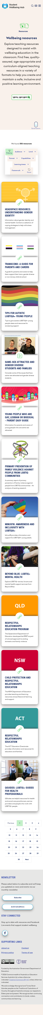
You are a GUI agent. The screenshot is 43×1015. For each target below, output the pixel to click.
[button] (32, 6)
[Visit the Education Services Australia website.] (20, 961)
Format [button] (12, 158)
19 (37, 841)
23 (30, 847)
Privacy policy (7, 952)
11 (16, 835)
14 (37, 835)
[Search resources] (28, 97)
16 (16, 841)
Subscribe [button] (17, 898)
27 (23, 853)
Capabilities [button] (26, 158)
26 (16, 853)
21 (16, 847)
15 (9, 841)
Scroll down (35, 128)
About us (5, 948)
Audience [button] (18, 152)
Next (27, 859)
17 (23, 841)
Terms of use (27, 952)
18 (30, 841)
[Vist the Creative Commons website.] (7, 961)
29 (38, 853)
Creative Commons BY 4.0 (19, 980)
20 (9, 847)
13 (30, 835)
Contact (25, 948)
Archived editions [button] (17, 907)
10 (9, 835)
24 (37, 847)
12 (23, 835)
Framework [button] (16, 170)
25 (9, 853)
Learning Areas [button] (20, 164)
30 (19, 859)
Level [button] (31, 152)
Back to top (36, 1007)
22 (23, 847)
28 (30, 853)
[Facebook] (5, 933)
